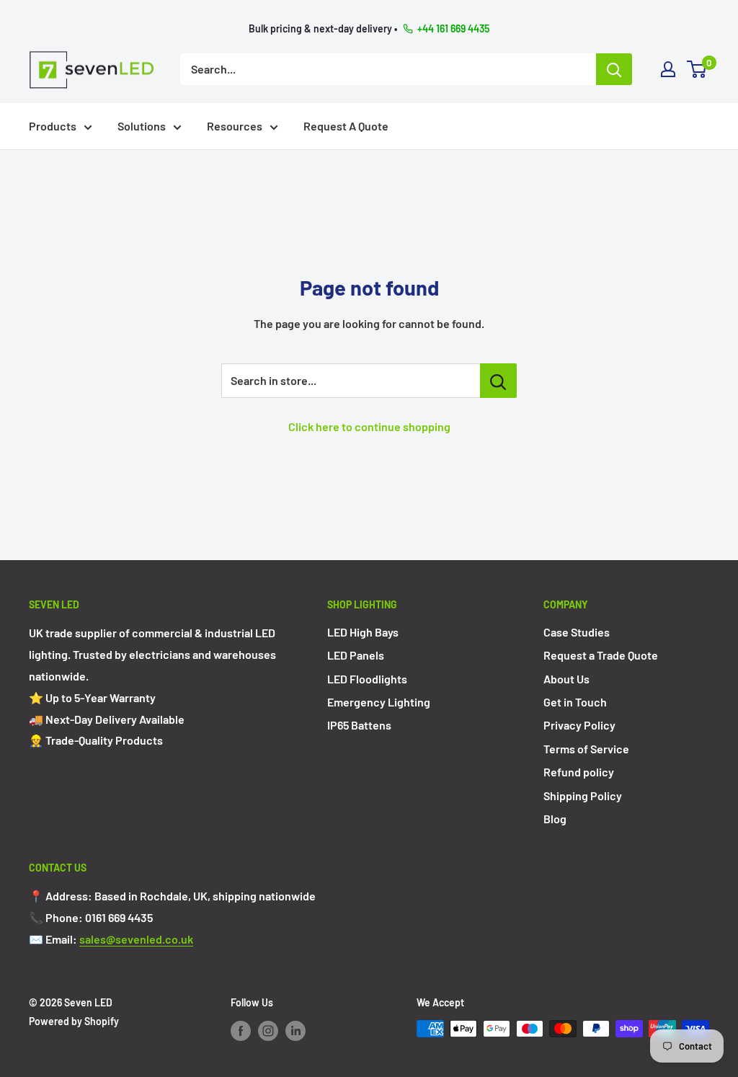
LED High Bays (363, 632)
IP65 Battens (359, 725)
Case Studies (576, 632)
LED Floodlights (367, 679)
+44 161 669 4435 (453, 28)
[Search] (614, 69)
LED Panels (355, 655)
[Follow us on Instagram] (268, 1030)
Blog (554, 818)
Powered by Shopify (74, 1021)
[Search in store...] (498, 380)
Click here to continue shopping (369, 426)
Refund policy (578, 772)
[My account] (668, 69)
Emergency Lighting (378, 702)
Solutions (141, 126)
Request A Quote (345, 126)
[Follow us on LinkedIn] (295, 1030)
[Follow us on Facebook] (241, 1030)
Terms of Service (586, 748)
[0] (697, 69)
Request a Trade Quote (600, 655)
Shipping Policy (582, 795)
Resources (234, 126)
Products (52, 126)
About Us (566, 679)
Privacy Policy (579, 725)
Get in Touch (575, 702)
